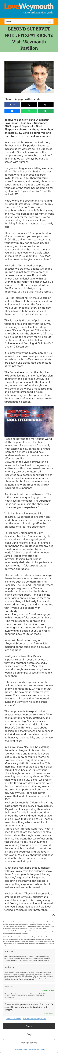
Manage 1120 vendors (13, 1019)
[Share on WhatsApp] (29, 111)
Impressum (41, 1049)
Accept (29, 1026)
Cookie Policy (17, 1049)
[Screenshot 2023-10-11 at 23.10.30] (29, 408)
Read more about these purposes (34, 1019)
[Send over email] (46, 111)
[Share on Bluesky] (12, 111)
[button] (53, 914)
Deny (29, 1034)
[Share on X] (29, 104)
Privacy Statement (29, 1049)
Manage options (29, 1042)
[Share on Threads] (46, 104)
